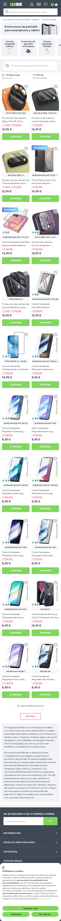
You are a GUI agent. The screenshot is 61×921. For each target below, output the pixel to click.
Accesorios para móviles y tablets (21, 19)
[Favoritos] (45, 4)
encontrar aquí (44, 898)
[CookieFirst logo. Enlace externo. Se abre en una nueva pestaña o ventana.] (3, 867)
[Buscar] (7, 11)
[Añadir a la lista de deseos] (26, 86)
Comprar (15, 136)
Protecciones (49, 19)
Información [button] (12, 833)
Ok (50, 821)
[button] (16, 124)
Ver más (31, 716)
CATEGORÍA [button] (10, 851)
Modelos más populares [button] (19, 842)
